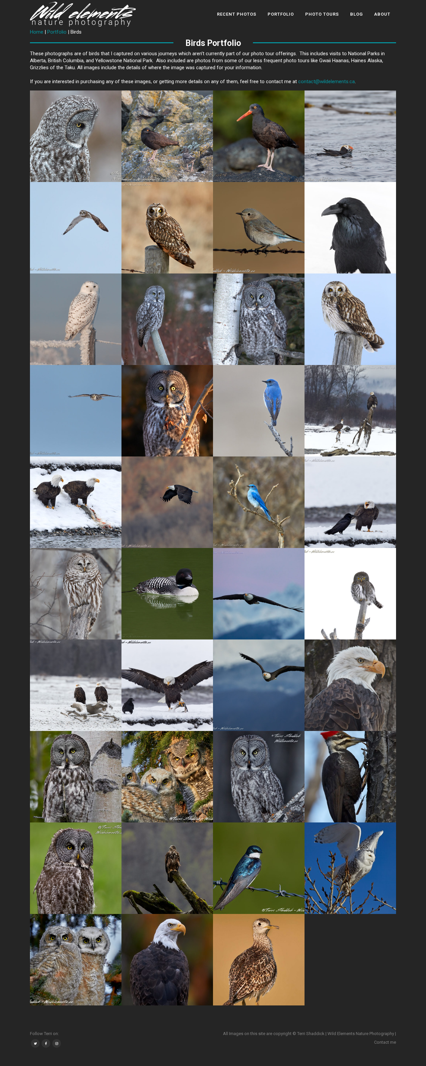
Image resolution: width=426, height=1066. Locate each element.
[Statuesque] (75, 776)
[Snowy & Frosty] (75, 319)
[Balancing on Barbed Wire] (259, 868)
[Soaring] (75, 410)
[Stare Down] (259, 319)
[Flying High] (167, 502)
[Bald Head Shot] (350, 685)
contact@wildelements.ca (326, 82)
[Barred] (75, 593)
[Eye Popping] (167, 227)
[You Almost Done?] (75, 502)
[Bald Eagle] (167, 868)
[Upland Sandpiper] (259, 959)
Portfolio (57, 32)
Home (36, 32)
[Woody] (350, 776)
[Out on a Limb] (259, 410)
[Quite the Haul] (167, 685)
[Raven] (350, 227)
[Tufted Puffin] (350, 136)
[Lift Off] (350, 868)
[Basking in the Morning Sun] (167, 410)
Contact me (385, 1042)
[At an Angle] (259, 776)
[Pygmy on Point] (350, 593)
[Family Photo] (167, 776)
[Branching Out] (259, 502)
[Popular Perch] (75, 685)
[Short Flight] (75, 227)
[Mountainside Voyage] (259, 685)
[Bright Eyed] (259, 136)
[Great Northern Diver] (167, 593)
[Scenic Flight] (259, 593)
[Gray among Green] (75, 868)
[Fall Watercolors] (167, 959)
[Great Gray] (75, 136)
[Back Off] (350, 502)
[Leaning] (167, 319)
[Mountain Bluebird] (259, 227)
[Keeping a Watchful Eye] (167, 136)
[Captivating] (350, 319)
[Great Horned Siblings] (75, 959)
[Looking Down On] (350, 410)
